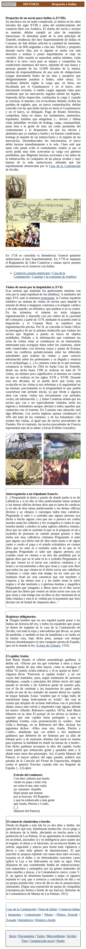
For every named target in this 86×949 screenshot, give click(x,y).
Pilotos (48, 914)
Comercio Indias (69, 909)
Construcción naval (42, 941)
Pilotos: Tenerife (67, 914)
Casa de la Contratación (64, 166)
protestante (47, 298)
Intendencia (25, 920)
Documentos (26, 936)
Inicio (12, 936)
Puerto (60, 941)
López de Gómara (48, 645)
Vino (24, 941)
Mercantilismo (56, 936)
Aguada (11, 920)
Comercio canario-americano (32, 273)
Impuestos (14, 914)
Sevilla (71, 936)
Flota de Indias (47, 909)
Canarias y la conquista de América (54, 276)
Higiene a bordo (45, 920)
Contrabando (33, 914)
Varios (41, 936)
